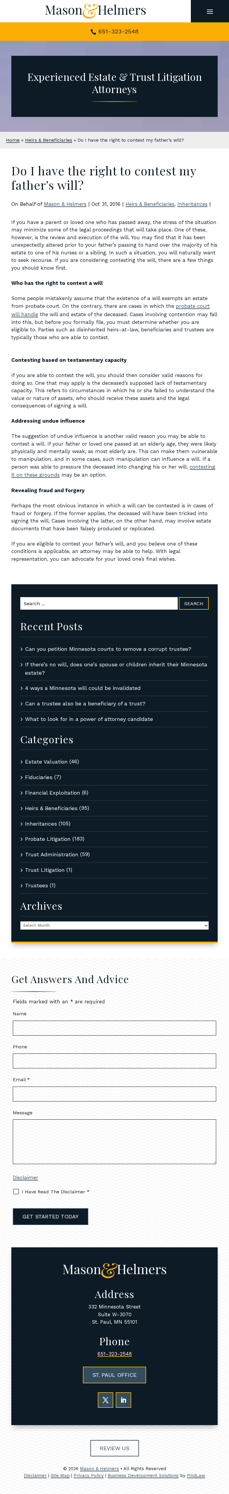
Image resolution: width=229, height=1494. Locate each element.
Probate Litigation (48, 839)
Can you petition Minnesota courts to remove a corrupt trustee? (108, 649)
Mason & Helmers (65, 204)
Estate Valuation (46, 761)
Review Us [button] (114, 1448)
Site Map (60, 1475)
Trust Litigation (45, 870)
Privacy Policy (89, 1475)
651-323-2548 (118, 31)
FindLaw (196, 1475)
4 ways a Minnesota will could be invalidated (83, 688)
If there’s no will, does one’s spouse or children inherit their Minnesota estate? (116, 668)
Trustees (36, 885)
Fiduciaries (38, 777)
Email (21, 1079)
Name (20, 1013)
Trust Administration (51, 854)
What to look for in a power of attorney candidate (89, 719)
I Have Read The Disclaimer (55, 1192)
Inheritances (192, 204)
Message (23, 1113)
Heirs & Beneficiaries (150, 204)
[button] (210, 11)
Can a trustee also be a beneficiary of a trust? (85, 703)
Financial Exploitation (52, 793)
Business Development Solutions (143, 1475)
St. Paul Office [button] (114, 1375)
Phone (20, 1047)
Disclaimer (25, 1178)
